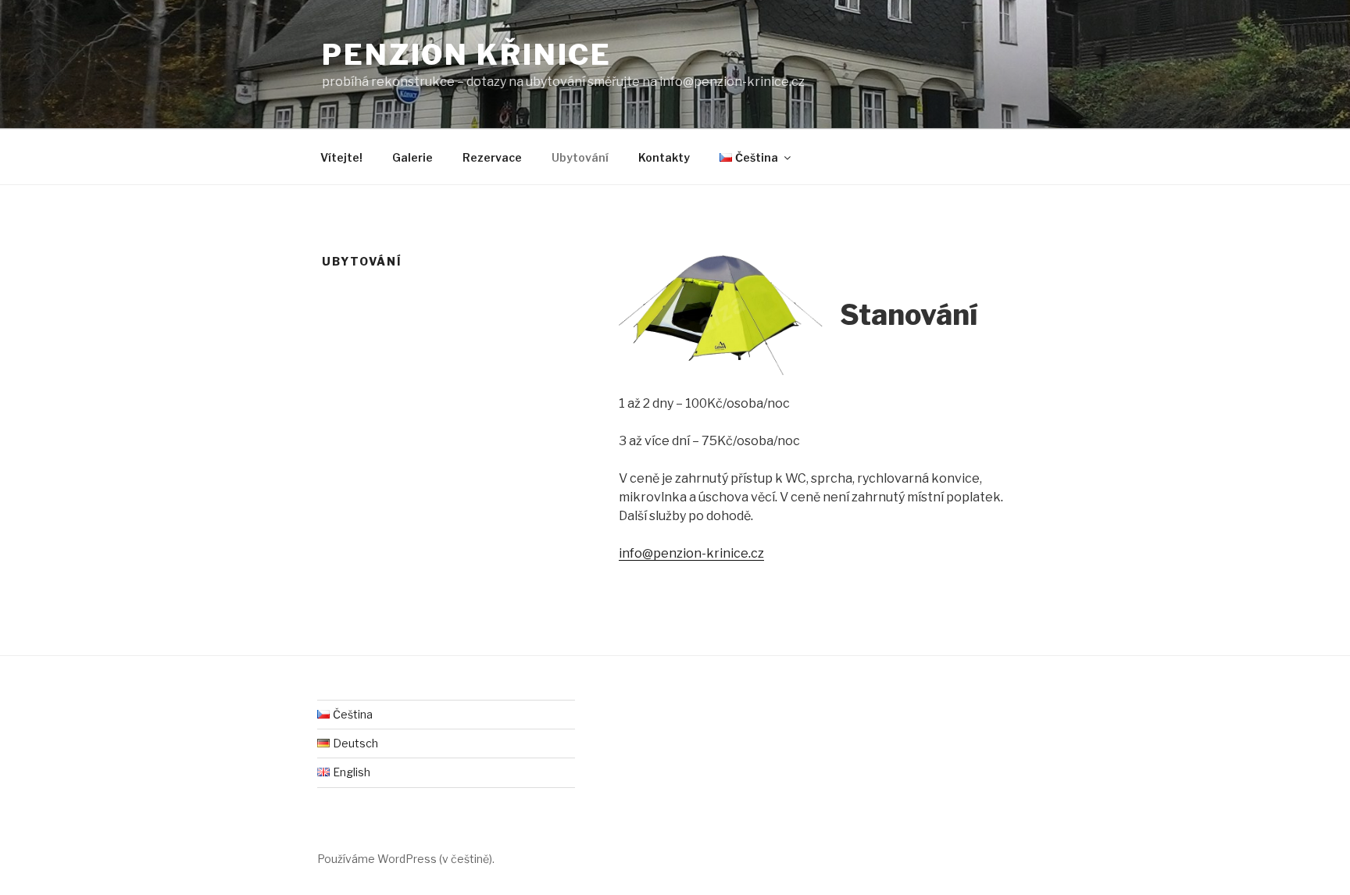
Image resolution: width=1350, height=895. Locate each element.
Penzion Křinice (467, 54)
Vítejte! (341, 157)
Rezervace (492, 157)
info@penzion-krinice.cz (691, 553)
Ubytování (580, 157)
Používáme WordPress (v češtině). (406, 858)
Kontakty (664, 157)
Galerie (412, 157)
